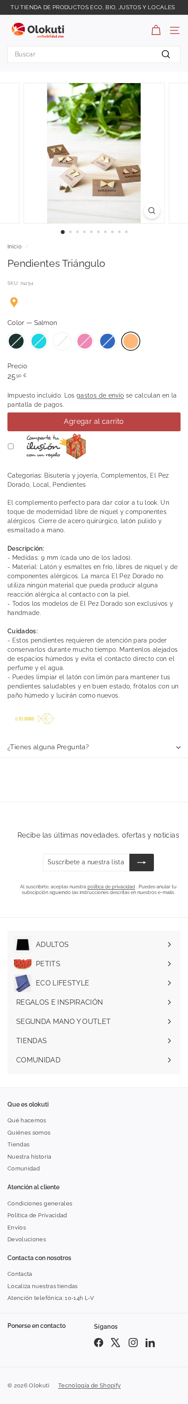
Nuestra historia (29, 1156)
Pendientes (69, 484)
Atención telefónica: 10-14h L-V (50, 1298)
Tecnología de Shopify (89, 1385)
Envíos (16, 1227)
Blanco (62, 341)
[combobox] (94, 54)
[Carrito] (156, 30)
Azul (107, 341)
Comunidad (23, 1168)
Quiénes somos (29, 1132)
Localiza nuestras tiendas (42, 1286)
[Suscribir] (141, 862)
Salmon (130, 341)
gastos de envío (100, 395)
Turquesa (39, 341)
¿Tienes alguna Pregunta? (48, 747)
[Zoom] (151, 211)
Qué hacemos (26, 1120)
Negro (16, 341)
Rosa (85, 341)
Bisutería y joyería (70, 475)
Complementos (124, 475)
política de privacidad (111, 887)
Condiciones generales (39, 1203)
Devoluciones (26, 1239)
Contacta (19, 1274)
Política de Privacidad (37, 1215)
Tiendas (18, 1144)
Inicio (14, 247)
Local (41, 484)
